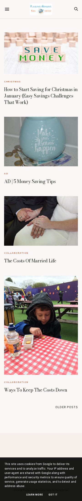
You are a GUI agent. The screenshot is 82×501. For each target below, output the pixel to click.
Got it (53, 494)
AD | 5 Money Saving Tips (30, 181)
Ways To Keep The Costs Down (35, 389)
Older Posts (66, 407)
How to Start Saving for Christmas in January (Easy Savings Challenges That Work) (41, 96)
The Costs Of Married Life (30, 260)
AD (6, 173)
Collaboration (16, 253)
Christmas (12, 81)
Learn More (34, 494)
